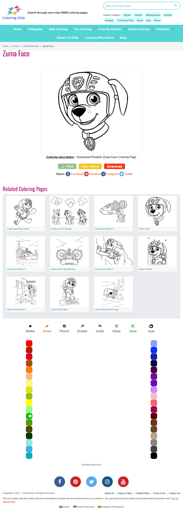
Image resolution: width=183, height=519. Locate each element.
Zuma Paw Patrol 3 (104, 229)
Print (69, 166)
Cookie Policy (143, 493)
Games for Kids (67, 37)
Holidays (109, 20)
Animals (168, 14)
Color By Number (110, 29)
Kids (148, 20)
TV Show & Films (125, 20)
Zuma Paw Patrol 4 (16, 269)
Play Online (90, 166)
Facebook (77, 174)
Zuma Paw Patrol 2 (16, 309)
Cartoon (138, 14)
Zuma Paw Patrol (59, 309)
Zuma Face (144, 229)
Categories (35, 29)
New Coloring (58, 29)
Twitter (128, 174)
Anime (140, 20)
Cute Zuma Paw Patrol (18, 229)
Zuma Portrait (145, 269)
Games (127, 14)
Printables (163, 29)
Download (114, 166)
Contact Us (174, 493)
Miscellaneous (153, 14)
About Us (109, 493)
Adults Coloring (139, 29)
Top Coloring (83, 29)
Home (17, 29)
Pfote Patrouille (31, 46)
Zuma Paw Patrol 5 (104, 269)
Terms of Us (159, 493)
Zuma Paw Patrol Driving (63, 269)
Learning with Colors (99, 37)
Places (157, 20)
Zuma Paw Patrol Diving (106, 309)
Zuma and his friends (61, 229)
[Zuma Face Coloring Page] (91, 110)
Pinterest (94, 174)
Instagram (112, 174)
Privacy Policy (125, 493)
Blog (123, 37)
